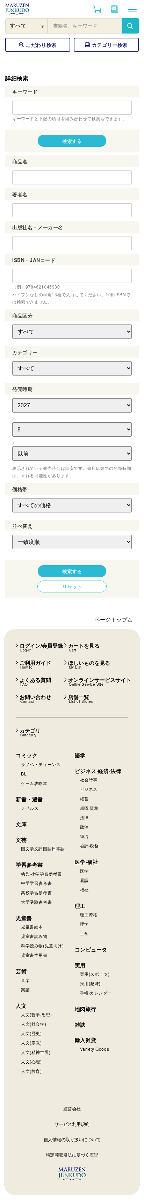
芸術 (21, 971)
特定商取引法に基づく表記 (72, 1154)
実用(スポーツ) (95, 974)
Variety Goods (94, 1049)
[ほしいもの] (114, 9)
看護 (84, 880)
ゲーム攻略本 (34, 783)
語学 (80, 755)
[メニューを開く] (132, 9)
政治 (84, 827)
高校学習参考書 (36, 892)
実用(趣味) (90, 983)
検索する (72, 140)
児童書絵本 (32, 927)
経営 (84, 798)
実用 (80, 965)
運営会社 (72, 1108)
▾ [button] (42, 26)
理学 (84, 924)
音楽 (25, 980)
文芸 (21, 840)
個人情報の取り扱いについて (72, 1139)
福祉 (84, 890)
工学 (84, 933)
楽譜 (25, 989)
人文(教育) (31, 1071)
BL (24, 774)
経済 (84, 836)
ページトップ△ (114, 619)
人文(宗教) (31, 1043)
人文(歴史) (31, 1033)
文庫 (21, 824)
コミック (26, 755)
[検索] (130, 26)
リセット (72, 586)
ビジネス (89, 789)
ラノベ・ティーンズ (40, 764)
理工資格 (89, 914)
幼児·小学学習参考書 (41, 873)
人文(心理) (31, 1061)
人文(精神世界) (36, 1052)
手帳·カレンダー (96, 993)
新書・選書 (29, 799)
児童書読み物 (34, 936)
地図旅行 (85, 1009)
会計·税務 (89, 845)
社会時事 (89, 779)
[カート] (97, 9)
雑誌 (80, 1024)
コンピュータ (91, 949)
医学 (84, 871)
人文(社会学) (33, 1024)
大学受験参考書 (36, 902)
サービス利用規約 (72, 1124)
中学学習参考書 (36, 883)
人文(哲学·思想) (36, 1014)
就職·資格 (89, 808)
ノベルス (29, 808)
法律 (84, 817)
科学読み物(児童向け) (42, 945)
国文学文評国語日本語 (43, 848)
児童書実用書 (34, 955)
